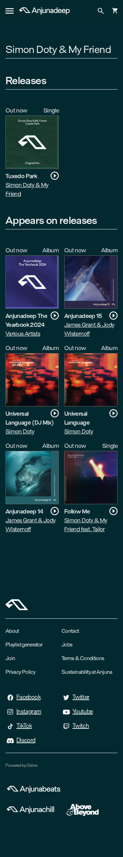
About (12, 631)
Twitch (80, 725)
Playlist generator (23, 644)
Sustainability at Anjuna (87, 672)
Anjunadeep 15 (83, 315)
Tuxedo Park (21, 175)
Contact (70, 631)
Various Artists (22, 333)
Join (10, 658)
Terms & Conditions (83, 658)
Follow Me (77, 511)
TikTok (24, 725)
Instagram (28, 711)
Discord (26, 740)
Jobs (67, 644)
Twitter (81, 697)
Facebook (28, 697)
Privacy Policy (20, 672)
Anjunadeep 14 (24, 511)
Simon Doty (20, 431)
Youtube (82, 711)
